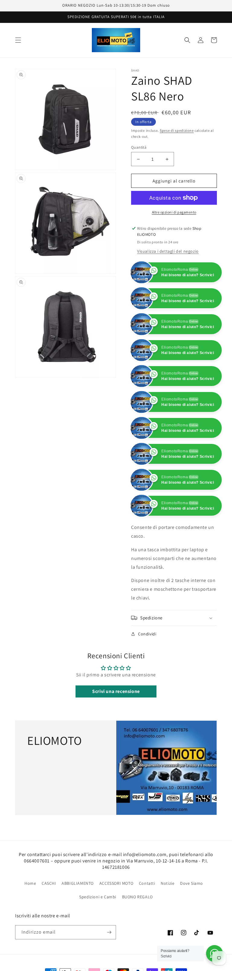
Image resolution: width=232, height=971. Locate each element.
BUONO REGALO (137, 897)
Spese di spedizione (177, 130)
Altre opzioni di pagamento (174, 212)
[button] (18, 40)
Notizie (167, 883)
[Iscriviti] (109, 932)
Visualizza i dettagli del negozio (168, 251)
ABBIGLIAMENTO (78, 883)
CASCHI (49, 883)
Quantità (139, 147)
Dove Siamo (191, 883)
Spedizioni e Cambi (97, 897)
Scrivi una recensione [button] (116, 691)
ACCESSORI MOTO (116, 883)
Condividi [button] (147, 634)
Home (30, 883)
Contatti (147, 883)
